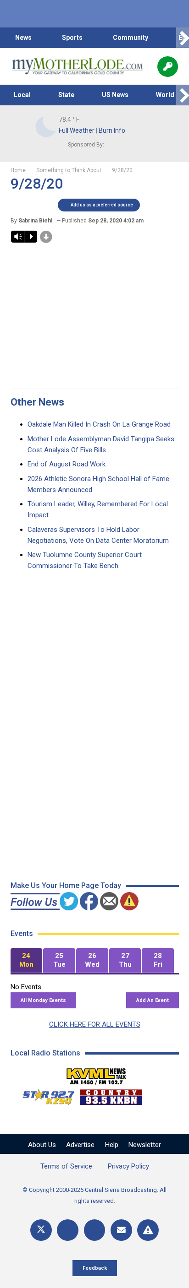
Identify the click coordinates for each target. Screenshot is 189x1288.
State (66, 94)
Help (111, 1145)
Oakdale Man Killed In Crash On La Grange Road (99, 424)
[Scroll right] (182, 37)
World (165, 94)
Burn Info (112, 130)
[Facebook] (67, 1230)
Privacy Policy (128, 1166)
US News (115, 94)
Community (130, 37)
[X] (41, 1230)
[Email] (121, 1230)
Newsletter (144, 1145)
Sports (72, 37)
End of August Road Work (67, 464)
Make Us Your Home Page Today (66, 885)
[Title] (148, 1230)
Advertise (80, 1145)
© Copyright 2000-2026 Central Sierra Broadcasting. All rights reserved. (94, 1195)
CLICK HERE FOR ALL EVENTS (94, 1024)
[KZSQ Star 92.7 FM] (44, 1094)
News (23, 37)
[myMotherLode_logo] (77, 66)
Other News (37, 402)
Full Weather (76, 130)
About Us (42, 1145)
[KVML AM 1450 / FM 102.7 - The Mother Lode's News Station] (96, 1073)
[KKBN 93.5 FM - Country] (111, 1094)
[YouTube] (95, 1230)
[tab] (27, 960)
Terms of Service (66, 1166)
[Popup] (167, 66)
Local (22, 94)
